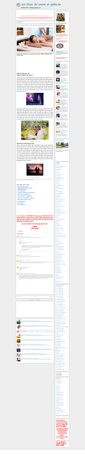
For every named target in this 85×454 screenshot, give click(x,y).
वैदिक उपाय (57, 244)
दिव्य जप (57, 190)
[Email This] (18, 231)
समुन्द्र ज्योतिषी (58, 270)
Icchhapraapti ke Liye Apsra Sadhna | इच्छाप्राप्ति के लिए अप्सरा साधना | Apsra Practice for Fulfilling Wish (64, 72)
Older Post (51, 296)
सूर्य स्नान (57, 275)
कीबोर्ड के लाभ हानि (58, 325)
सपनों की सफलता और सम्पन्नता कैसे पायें (61, 264)
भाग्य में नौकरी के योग (58, 214)
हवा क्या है (57, 413)
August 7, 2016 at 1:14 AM (26, 236)
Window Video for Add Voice (60, 309)
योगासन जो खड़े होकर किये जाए (60, 228)
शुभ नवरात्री (57, 262)
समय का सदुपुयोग (58, 267)
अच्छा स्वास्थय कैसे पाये (59, 379)
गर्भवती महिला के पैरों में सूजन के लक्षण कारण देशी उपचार (26, 192)
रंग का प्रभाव (57, 230)
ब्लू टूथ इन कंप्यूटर (58, 344)
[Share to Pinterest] (22, 231)
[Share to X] (20, 231)
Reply (20, 238)
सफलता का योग (58, 265)
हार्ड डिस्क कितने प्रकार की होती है (60, 369)
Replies (21, 240)
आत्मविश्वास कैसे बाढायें (59, 167)
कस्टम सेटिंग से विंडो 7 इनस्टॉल (22, 186)
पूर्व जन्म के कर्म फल (58, 204)
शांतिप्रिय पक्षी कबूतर (58, 257)
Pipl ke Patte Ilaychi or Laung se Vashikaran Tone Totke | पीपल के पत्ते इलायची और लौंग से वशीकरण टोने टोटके (63, 116)
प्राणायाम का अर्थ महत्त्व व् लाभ (60, 206)
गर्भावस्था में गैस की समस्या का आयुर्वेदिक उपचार (24, 196)
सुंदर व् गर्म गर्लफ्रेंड (58, 408)
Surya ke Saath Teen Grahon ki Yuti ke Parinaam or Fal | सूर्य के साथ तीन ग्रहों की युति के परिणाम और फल (63, 80)
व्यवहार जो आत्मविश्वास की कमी (60, 249)
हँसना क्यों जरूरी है (58, 278)
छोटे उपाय (57, 182)
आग (56, 384)
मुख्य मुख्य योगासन (58, 220)
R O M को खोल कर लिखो (59, 291)
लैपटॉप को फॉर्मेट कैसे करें (21, 201)
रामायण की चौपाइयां (58, 233)
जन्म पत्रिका (57, 183)
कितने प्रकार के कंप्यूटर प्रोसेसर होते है (61, 323)
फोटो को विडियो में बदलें (59, 339)
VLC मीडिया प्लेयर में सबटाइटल (60, 299)
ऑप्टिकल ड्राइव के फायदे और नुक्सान (60, 318)
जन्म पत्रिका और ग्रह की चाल (60, 185)
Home (35, 296)
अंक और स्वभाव (58, 164)
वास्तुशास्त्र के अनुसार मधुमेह (59, 243)
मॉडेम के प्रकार (58, 353)
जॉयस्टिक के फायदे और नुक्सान (60, 330)
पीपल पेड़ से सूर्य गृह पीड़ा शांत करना (60, 199)
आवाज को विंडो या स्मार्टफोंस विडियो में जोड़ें (61, 312)
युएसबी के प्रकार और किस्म (59, 356)
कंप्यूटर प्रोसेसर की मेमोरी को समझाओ (60, 322)
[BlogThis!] (19, 231)
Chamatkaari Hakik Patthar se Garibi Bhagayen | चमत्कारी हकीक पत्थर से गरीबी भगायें (64, 123)
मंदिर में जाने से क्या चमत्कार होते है (60, 219)
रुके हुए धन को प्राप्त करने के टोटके (60, 236)
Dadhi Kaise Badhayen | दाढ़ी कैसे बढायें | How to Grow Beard (29, 358)
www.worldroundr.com (22, 273)
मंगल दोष (57, 217)
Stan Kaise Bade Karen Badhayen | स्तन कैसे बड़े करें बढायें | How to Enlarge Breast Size (33, 353)
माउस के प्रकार (58, 351)
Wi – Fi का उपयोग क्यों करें (59, 302)
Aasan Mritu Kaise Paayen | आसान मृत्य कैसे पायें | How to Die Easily (30, 320)
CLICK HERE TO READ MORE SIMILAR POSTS (30, 119)
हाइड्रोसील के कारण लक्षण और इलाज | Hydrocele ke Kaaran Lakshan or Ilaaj (31, 334)
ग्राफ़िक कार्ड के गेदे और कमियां (60, 328)
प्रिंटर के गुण (57, 338)
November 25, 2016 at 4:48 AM (26, 255)
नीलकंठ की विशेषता (58, 196)
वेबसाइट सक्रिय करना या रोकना (60, 364)
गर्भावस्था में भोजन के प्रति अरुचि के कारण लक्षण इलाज (26, 198)
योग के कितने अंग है (58, 225)
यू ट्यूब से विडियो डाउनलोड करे (60, 358)
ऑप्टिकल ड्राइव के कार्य (59, 317)
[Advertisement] (35, 12)
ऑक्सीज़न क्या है (58, 387)
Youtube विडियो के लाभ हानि (60, 310)
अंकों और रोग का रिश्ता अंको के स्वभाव (60, 166)
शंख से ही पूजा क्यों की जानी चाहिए (60, 254)
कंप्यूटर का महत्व (58, 320)
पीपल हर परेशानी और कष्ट (59, 201)
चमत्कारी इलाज (58, 180)
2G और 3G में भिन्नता (59, 286)
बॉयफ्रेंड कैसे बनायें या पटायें (59, 405)
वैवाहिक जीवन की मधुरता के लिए (60, 246)
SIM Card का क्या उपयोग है (59, 294)
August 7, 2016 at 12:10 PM (29, 242)
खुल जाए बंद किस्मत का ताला (59, 177)
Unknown (20, 236)
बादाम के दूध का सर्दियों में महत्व (60, 403)
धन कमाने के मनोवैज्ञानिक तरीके (60, 193)
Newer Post (19, 296)
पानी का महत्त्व (58, 400)
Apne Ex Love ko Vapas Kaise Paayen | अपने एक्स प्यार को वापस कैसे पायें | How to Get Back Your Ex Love (64, 107)
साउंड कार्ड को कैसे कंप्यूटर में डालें (60, 366)
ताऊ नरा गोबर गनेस (58, 397)
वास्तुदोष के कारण (58, 241)
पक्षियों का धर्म (57, 198)
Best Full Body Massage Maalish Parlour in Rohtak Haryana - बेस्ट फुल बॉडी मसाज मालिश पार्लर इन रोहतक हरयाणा (35, 23)
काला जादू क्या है (58, 172)
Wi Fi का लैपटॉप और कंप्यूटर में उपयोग (61, 301)
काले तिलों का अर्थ (58, 175)
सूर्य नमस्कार (57, 273)
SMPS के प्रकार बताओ (59, 296)
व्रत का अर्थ (57, 251)
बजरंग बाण (57, 207)
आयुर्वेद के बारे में (58, 386)
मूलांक (57, 222)
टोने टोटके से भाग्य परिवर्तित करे (60, 188)
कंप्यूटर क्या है (57, 389)
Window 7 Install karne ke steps (61, 307)
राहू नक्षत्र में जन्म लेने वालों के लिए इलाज (61, 235)
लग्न (56, 238)
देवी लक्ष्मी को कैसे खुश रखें (59, 191)
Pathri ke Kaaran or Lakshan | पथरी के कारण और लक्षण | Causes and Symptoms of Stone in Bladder (64, 132)
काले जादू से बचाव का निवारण (59, 174)
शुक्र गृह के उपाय (58, 259)
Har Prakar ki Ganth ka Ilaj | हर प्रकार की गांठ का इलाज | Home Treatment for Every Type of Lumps (34, 325)
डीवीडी (57, 333)
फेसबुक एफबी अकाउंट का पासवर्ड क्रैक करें (25, 188)
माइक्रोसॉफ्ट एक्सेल (58, 350)
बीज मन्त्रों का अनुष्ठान (59, 209)
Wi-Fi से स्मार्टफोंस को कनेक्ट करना (60, 304)
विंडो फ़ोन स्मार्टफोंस (58, 361)
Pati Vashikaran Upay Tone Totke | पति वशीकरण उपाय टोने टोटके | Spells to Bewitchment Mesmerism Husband (36, 339)
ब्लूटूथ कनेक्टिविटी (58, 346)
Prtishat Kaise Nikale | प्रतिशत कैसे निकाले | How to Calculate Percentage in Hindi (32, 344)
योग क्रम (57, 227)
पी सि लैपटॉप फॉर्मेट (58, 336)
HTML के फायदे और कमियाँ (59, 288)
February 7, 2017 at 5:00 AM (26, 260)
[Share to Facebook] (21, 231)
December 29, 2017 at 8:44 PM (30, 273)
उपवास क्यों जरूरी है (58, 169)
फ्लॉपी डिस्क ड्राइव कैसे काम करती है (60, 341)
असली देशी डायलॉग (58, 381)
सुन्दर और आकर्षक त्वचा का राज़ (60, 410)
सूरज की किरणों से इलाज (59, 272)
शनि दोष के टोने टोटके (59, 256)
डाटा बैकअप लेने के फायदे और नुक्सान (60, 331)
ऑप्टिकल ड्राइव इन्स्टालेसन (59, 315)
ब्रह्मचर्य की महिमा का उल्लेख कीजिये (60, 212)
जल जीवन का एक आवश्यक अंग (60, 395)
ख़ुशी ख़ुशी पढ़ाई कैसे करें (59, 281)
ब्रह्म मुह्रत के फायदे (58, 211)
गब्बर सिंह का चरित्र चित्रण (59, 394)
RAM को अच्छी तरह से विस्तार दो (60, 293)
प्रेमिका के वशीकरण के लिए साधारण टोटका (24, 199)
